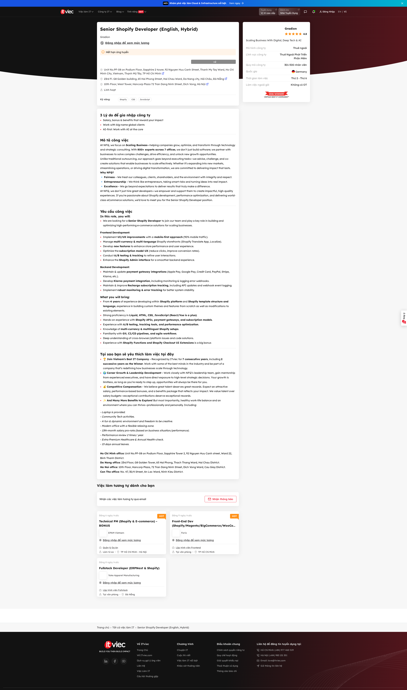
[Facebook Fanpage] (116, 662)
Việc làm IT (85, 11)
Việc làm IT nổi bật (187, 660)
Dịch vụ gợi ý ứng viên (148, 660)
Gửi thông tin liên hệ (271, 665)
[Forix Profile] (176, 533)
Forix (184, 532)
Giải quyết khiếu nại (227, 660)
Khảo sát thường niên (188, 665)
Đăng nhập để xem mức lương (127, 43)
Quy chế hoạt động (227, 655)
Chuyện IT (182, 650)
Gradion (291, 28)
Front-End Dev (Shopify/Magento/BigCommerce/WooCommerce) (204, 525)
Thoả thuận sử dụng (227, 665)
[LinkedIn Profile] (107, 662)
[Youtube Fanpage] (124, 662)
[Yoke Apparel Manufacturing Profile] (103, 575)
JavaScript (145, 99)
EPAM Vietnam (116, 532)
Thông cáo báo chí (227, 671)
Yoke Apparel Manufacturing (123, 575)
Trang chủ (103, 627)
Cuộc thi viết (183, 655)
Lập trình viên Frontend (188, 547)
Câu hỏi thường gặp (147, 676)
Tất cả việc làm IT (123, 627)
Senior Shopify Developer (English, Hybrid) (163, 627)
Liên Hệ (141, 665)
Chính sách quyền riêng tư (230, 650)
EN (339, 11)
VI (345, 11)
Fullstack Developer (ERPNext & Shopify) (129, 568)
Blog (118, 11)
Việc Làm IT (143, 671)
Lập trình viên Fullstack (115, 590)
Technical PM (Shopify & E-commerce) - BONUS (128, 523)
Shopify (123, 99)
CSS (133, 99)
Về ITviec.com (144, 655)
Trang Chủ (142, 650)
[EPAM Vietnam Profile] (103, 533)
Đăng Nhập (329, 11)
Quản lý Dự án (110, 547)
